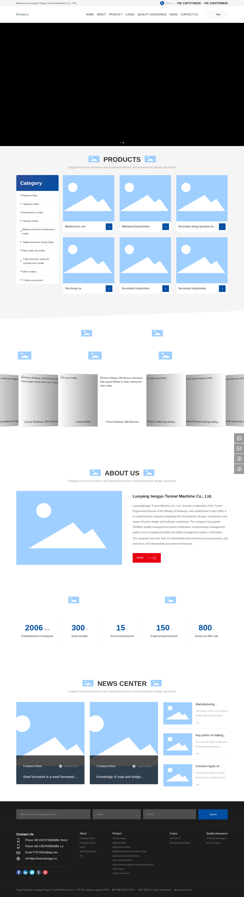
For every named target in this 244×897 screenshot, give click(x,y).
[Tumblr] (38, 872)
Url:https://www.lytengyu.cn (41, 858)
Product (117, 833)
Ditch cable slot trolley (33, 250)
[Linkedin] (25, 872)
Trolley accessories (33, 280)
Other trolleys (29, 271)
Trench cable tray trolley (161, 385)
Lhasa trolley (83, 385)
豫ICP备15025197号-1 (123, 889)
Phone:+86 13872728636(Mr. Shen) (46, 840)
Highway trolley (31, 204)
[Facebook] (18, 872)
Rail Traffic (7, 390)
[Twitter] (32, 872)
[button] (120, 142)
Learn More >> (45, 413)
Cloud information (162, 889)
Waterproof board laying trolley (199, 385)
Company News (32, 766)
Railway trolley (29, 195)
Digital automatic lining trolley (38, 242)
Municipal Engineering (45, 392)
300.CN (148, 889)
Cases (173, 833)
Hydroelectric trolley (32, 212)
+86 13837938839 (215, 3)
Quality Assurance (217, 833)
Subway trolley (30, 221)
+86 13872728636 (181, 3)
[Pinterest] (45, 872)
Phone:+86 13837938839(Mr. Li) (44, 846)
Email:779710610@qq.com (41, 852)
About (83, 833)
